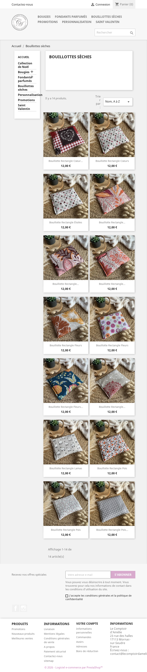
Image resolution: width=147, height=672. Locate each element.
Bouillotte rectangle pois (112, 468)
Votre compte (87, 624)
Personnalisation (76, 22)
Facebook (15, 608)
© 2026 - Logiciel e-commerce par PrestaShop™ (73, 667)
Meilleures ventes (22, 638)
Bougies (44, 17)
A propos (49, 647)
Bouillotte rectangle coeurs (112, 161)
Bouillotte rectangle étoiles (65, 222)
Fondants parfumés (71, 17)
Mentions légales (54, 633)
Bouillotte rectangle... (112, 222)
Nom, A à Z (118, 101)
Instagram (23, 608)
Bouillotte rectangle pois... (112, 529)
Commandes (83, 637)
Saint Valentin (107, 22)
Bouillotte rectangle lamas (65, 468)
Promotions (48, 22)
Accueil (23, 57)
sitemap (49, 660)
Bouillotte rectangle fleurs (66, 345)
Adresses (81, 646)
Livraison (49, 629)
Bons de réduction (87, 651)
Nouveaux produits (23, 633)
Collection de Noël (25, 65)
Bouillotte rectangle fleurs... (66, 407)
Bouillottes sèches (106, 17)
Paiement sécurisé (55, 651)
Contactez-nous (22, 4)
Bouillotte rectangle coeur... (66, 161)
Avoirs (80, 641)
